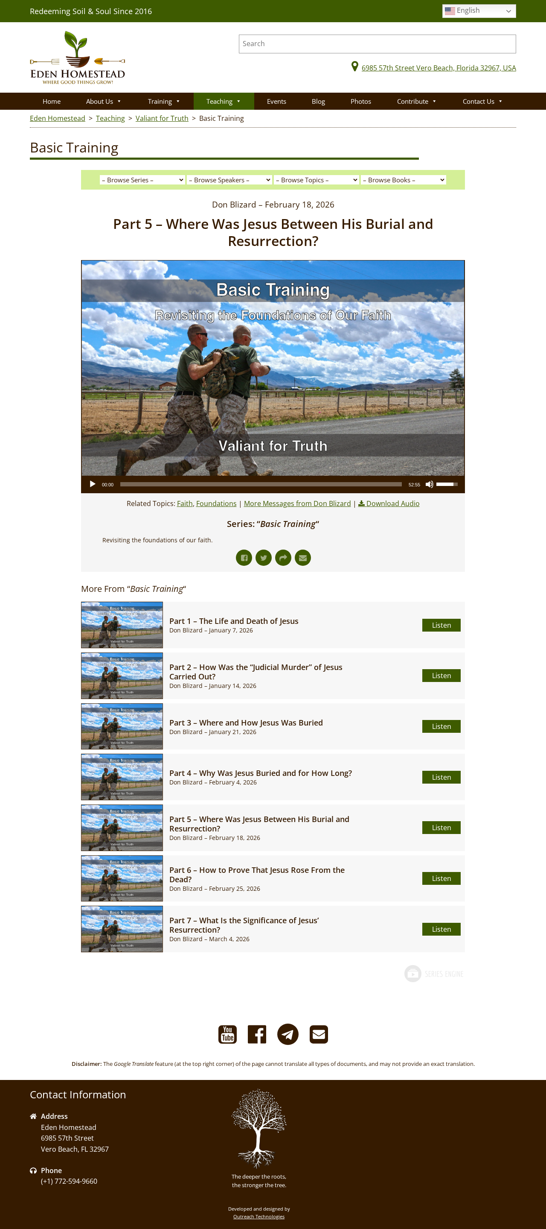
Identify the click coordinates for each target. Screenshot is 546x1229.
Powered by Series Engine (433, 982)
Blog (318, 101)
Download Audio (393, 503)
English (467, 10)
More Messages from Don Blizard (297, 503)
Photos (361, 101)
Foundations (216, 503)
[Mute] (429, 484)
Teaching (219, 101)
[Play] (92, 484)
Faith (185, 503)
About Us (99, 101)
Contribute (412, 101)
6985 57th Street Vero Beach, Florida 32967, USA (439, 68)
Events (276, 101)
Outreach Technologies (259, 1216)
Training (160, 101)
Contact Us (478, 101)
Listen (441, 625)
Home (52, 101)
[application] (273, 484)
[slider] (261, 484)
